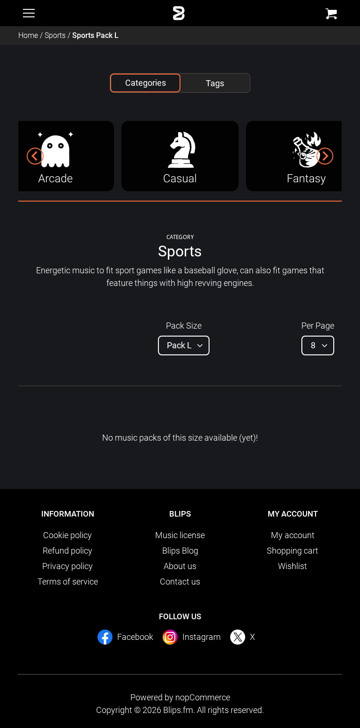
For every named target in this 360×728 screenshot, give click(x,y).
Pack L (179, 345)
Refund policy (67, 550)
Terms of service (68, 581)
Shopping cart (292, 550)
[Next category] (324, 156)
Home (28, 35)
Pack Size (184, 325)
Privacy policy (67, 566)
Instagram (201, 637)
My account (293, 535)
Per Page (317, 325)
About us (180, 566)
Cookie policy (67, 535)
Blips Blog (180, 550)
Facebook (135, 637)
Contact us (180, 581)
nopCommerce (202, 697)
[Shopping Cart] (331, 14)
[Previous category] (35, 156)
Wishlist (292, 566)
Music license (180, 535)
